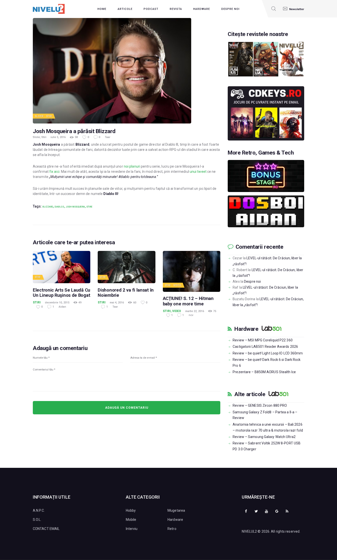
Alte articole (249, 394)
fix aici (54, 172)
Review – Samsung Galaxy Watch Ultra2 (264, 437)
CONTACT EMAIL (46, 529)
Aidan (62, 306)
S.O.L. (37, 520)
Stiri (49, 116)
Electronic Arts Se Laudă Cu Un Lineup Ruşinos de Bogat (61, 292)
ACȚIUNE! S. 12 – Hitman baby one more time (188, 301)
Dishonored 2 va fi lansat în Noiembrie (126, 292)
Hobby (131, 510)
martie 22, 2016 (194, 311)
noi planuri (132, 166)
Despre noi (252, 281)
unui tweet (198, 172)
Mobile (131, 520)
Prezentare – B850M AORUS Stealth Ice (264, 372)
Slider (39, 116)
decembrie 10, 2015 (57, 302)
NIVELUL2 (249, 531)
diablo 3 (59, 207)
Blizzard (47, 207)
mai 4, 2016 (117, 302)
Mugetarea (176, 510)
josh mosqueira (75, 207)
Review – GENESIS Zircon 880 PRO (260, 405)
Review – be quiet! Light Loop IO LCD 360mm (268, 353)
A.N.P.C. (39, 510)
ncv (191, 315)
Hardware (246, 329)
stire (89, 207)
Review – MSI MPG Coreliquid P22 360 (263, 340)
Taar (107, 137)
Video (177, 285)
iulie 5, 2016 (58, 137)
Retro (172, 529)
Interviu (132, 529)
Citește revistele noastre (258, 34)
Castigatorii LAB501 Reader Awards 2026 (265, 347)
